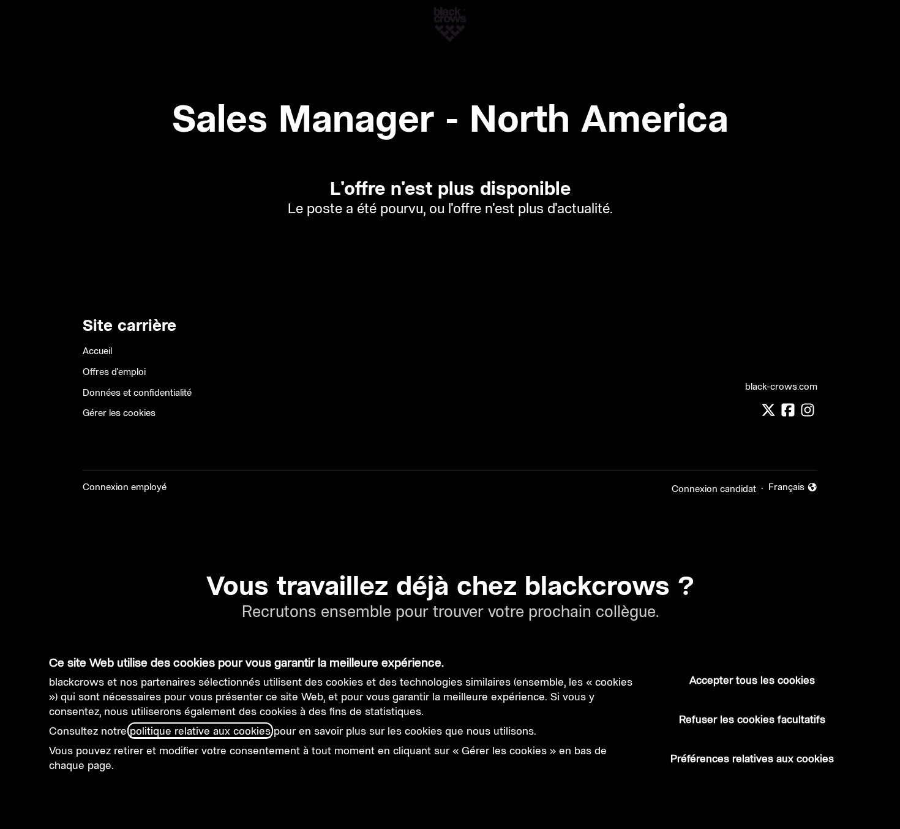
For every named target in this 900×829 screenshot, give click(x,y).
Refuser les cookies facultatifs (752, 719)
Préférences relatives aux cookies (752, 758)
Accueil (97, 351)
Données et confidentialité (137, 392)
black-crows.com (781, 386)
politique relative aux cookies (200, 730)
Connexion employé (125, 487)
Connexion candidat (714, 488)
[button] (875, 24)
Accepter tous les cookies (752, 680)
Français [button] (793, 487)
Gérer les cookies (119, 412)
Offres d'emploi (114, 371)
